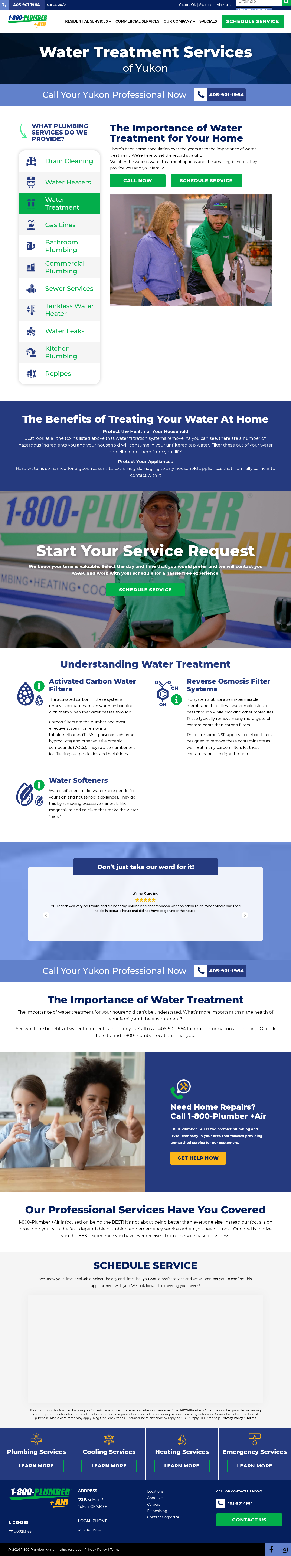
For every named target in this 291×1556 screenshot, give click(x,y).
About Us (155, 1498)
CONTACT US (249, 1520)
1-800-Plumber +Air (227, 1116)
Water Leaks (65, 331)
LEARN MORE (36, 1466)
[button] (245, 915)
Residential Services (86, 21)
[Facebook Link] (271, 1549)
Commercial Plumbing (65, 267)
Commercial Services (137, 21)
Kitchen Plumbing (61, 352)
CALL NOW (137, 180)
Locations (155, 1491)
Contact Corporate (163, 1517)
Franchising (157, 1511)
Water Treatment (62, 203)
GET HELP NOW (198, 1158)
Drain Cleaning (69, 161)
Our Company (178, 21)
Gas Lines (60, 225)
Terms (251, 1418)
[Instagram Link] (284, 1549)
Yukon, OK (187, 5)
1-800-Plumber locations (148, 1035)
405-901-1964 (172, 1028)
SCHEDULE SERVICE (252, 21)
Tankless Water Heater (69, 310)
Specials (208, 21)
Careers (153, 1504)
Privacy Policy (232, 1418)
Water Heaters (68, 182)
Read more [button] (146, 926)
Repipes (58, 373)
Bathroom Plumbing (61, 246)
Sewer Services (69, 288)
